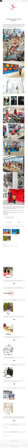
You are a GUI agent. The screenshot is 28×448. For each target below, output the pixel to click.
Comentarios (5, 436)
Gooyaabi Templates (14, 446)
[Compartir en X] (9, 217)
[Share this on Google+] (11, 217)
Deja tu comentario (13, 21)
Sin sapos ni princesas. (10, 445)
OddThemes (20, 445)
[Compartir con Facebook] (6, 217)
